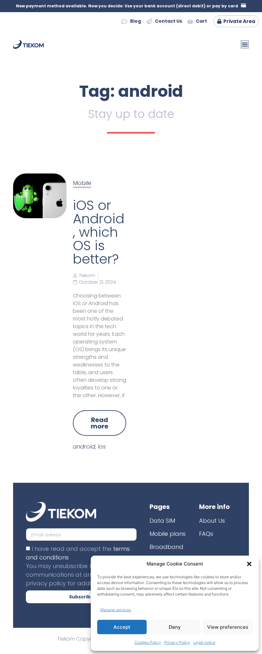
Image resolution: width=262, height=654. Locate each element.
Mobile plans (168, 534)
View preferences (227, 627)
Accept (121, 627)
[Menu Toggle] (245, 44)
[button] (249, 564)
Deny (175, 627)
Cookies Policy (148, 642)
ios (102, 446)
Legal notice (204, 642)
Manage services (115, 609)
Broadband (166, 547)
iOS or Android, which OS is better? (98, 232)
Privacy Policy (177, 642)
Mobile (82, 183)
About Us (212, 521)
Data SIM (162, 521)
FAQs (206, 534)
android (84, 446)
